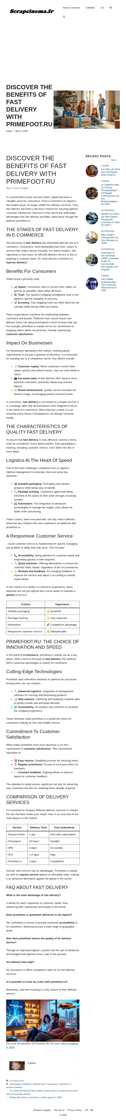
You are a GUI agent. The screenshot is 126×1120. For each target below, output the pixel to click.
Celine (9, 131)
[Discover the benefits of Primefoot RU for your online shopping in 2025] (43, 1021)
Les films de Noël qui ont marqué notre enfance (110, 172)
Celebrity (90, 7)
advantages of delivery (21, 1084)
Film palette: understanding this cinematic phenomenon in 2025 (109, 285)
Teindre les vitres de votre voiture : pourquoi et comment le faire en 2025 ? (110, 219)
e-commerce (52, 1084)
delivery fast (38, 1084)
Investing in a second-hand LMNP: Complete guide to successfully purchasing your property (109, 261)
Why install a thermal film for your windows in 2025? (109, 238)
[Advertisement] (63, 48)
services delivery (14, 1087)
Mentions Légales (42, 1110)
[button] (64, 17)
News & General (71, 7)
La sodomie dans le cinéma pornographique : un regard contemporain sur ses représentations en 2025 (110, 194)
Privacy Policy (74, 1110)
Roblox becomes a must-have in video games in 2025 (36, 1097)
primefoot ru (65, 1084)
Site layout (59, 1110)
